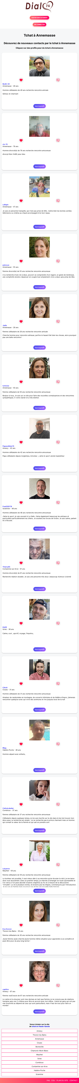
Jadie (5, 325)
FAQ (48, 1080)
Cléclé (5, 687)
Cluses (39, 1043)
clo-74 (5, 144)
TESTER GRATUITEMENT (39, 17)
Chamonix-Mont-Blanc (39, 1051)
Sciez (39, 1058)
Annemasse (39, 1039)
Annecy (39, 1031)
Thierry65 (6, 567)
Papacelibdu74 (8, 446)
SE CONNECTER (39, 24)
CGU (53, 1080)
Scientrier (39, 1074)
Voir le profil (39, 106)
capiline (6, 989)
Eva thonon (7, 929)
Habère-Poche (39, 1070)
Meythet (39, 1055)
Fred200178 (7, 506)
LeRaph (5, 205)
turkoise (6, 386)
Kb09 (5, 627)
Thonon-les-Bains (39, 1035)
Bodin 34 (6, 84)
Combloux (39, 1062)
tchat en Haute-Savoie (41, 1026)
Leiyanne (6, 869)
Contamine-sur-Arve (39, 1066)
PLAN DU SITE (62, 1080)
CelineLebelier (8, 808)
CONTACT (73, 1080)
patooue (6, 265)
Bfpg (4, 748)
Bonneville (40, 1047)
